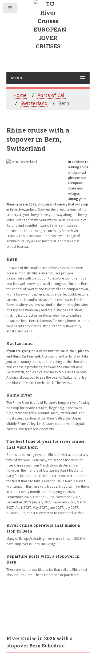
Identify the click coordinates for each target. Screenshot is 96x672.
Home (20, 95)
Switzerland (34, 103)
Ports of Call (51, 95)
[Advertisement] (48, 606)
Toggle (10, 9)
